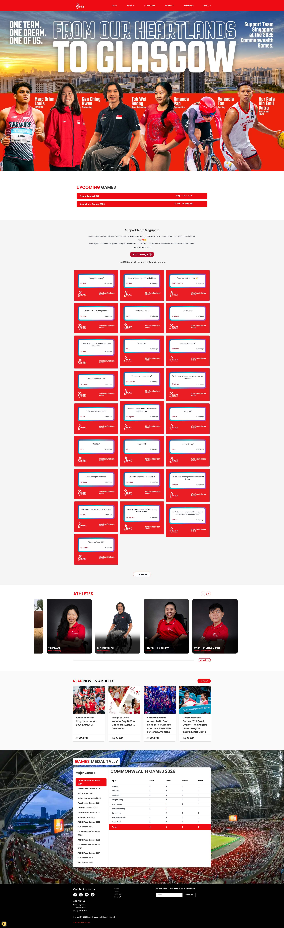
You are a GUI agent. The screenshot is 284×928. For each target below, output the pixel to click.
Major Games (149, 6)
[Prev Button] (203, 594)
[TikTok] (93, 894)
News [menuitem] (116, 897)
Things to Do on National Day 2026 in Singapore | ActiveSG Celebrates (124, 723)
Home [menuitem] (116, 888)
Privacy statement (80, 922)
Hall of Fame (189, 6)
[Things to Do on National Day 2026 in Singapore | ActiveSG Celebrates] (124, 700)
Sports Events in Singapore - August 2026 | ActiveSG (87, 721)
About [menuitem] (116, 891)
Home (114, 6)
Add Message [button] (140, 254)
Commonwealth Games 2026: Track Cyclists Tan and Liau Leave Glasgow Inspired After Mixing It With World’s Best (195, 726)
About (129, 6)
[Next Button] (208, 594)
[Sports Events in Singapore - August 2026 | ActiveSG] (89, 700)
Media (206, 6)
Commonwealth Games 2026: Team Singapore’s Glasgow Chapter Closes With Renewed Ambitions (159, 724)
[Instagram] (81, 894)
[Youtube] (87, 894)
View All (203, 660)
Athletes (168, 6)
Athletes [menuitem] (117, 894)
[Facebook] (75, 894)
